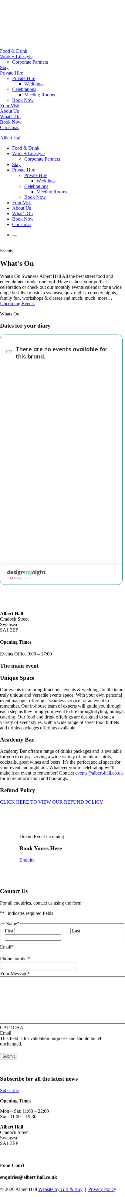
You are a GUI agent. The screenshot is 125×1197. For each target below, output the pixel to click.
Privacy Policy (102, 1189)
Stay (4, 67)
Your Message (15, 973)
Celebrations (24, 89)
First (9, 930)
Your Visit (9, 105)
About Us (9, 111)
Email (7, 946)
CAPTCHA (11, 1027)
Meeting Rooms (39, 94)
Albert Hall (11, 137)
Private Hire (11, 72)
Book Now (23, 100)
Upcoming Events (17, 303)
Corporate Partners (30, 62)
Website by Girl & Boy (60, 1189)
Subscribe (9, 1090)
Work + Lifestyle (16, 56)
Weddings (33, 83)
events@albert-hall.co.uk (99, 772)
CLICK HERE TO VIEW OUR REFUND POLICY (51, 802)
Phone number (15, 958)
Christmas (9, 127)
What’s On (10, 116)
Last (76, 930)
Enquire (27, 859)
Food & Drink (13, 51)
